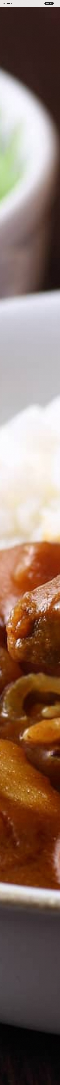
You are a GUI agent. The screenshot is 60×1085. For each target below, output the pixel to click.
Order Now (49, 3)
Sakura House (7, 3)
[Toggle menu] (56, 3)
